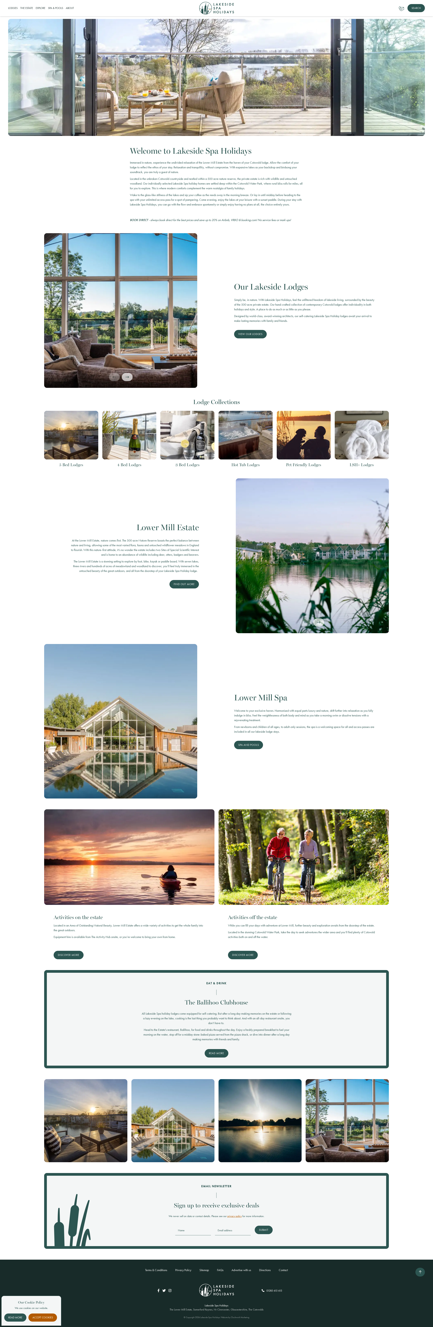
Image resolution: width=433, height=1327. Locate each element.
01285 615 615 (274, 1290)
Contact (283, 1270)
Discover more (68, 955)
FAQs (220, 1270)
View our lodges (250, 334)
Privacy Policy (183, 1270)
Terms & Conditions (156, 1270)
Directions (265, 1270)
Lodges (13, 8)
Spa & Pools (55, 8)
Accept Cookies (42, 1317)
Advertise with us (241, 1270)
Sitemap (204, 1270)
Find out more (184, 584)
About (70, 8)
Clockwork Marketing (240, 1317)
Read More (216, 1053)
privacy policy (234, 1216)
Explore (40, 8)
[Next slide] (127, 377)
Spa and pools (248, 745)
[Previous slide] (114, 377)
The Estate (26, 8)
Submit (263, 1230)
